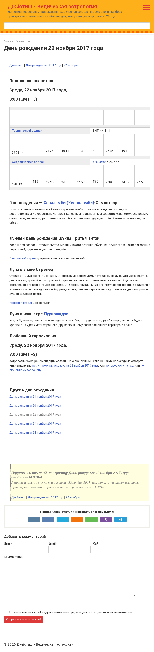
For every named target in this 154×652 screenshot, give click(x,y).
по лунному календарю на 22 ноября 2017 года (65, 365)
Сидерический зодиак (28, 162)
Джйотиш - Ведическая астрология (52, 6)
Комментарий (13, 557)
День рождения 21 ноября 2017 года (35, 396)
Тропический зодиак (27, 130)
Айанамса (99, 162)
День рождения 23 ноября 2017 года (35, 423)
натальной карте (23, 258)
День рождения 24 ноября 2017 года (35, 432)
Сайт (96, 543)
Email (53, 543)
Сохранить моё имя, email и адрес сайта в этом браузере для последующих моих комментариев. (70, 612)
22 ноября (71, 65)
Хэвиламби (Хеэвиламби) (69, 202)
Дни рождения (36, 65)
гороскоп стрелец (22, 303)
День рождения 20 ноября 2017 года (35, 405)
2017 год (55, 65)
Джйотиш (16, 65)
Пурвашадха (56, 313)
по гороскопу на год (119, 365)
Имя (8, 543)
